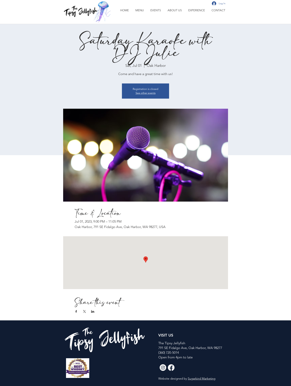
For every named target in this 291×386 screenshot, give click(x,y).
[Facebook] (171, 367)
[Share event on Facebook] (76, 311)
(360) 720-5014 (168, 352)
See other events (146, 93)
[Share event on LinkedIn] (92, 311)
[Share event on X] (84, 311)
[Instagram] (163, 367)
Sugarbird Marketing (201, 378)
